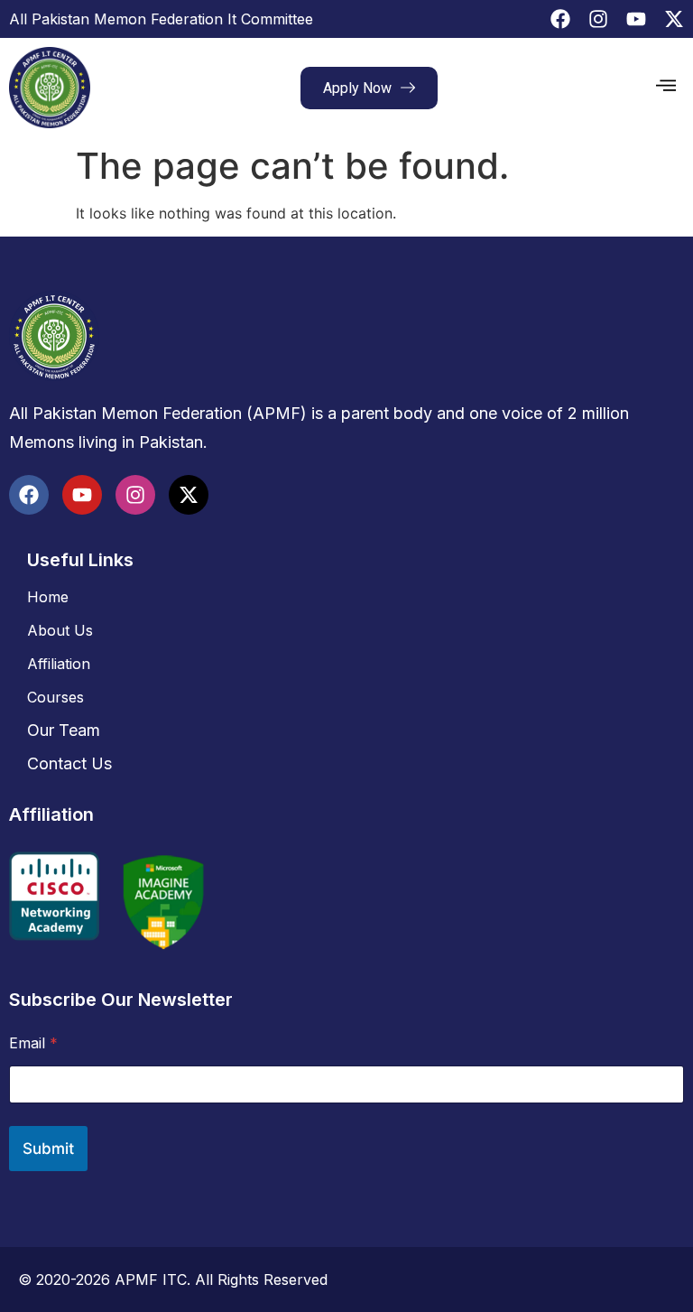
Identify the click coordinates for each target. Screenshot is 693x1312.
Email (33, 1043)
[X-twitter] (674, 19)
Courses (55, 697)
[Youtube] (636, 19)
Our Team (63, 730)
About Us (60, 630)
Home (48, 597)
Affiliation (58, 664)
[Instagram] (598, 19)
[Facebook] (560, 19)
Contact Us (69, 763)
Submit (48, 1149)
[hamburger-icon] (666, 87)
